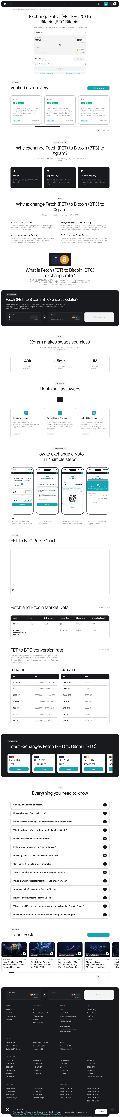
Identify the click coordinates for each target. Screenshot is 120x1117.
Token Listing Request (40, 1013)
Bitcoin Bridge (10, 1088)
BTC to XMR (10, 1077)
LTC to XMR (10, 1061)
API (34, 1010)
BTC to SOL (91, 1070)
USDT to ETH (64, 1073)
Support (53, 4)
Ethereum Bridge (11, 1098)
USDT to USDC (92, 1073)
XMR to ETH (64, 1064)
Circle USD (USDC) (39, 1046)
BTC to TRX (91, 1067)
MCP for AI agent (38, 1022)
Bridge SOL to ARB (93, 1098)
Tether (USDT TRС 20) (40, 1043)
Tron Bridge (10, 1094)
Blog (63, 4)
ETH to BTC (10, 1073)
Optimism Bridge (38, 1098)
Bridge (29, 4)
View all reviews (98, 88)
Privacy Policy (91, 1010)
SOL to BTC (37, 1070)
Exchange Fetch (30, 9)
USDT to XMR (37, 1064)
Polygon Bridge (38, 1094)
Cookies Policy (56, 1114)
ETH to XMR (37, 1060)
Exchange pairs (19, 9)
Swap (19, 4)
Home (12, 9)
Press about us (11, 1016)
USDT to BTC (37, 1073)
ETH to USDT (91, 1064)
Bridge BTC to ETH (66, 1088)
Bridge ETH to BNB (93, 1101)
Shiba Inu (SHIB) (65, 1046)
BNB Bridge (37, 1091)
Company (70, 4)
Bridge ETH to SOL (66, 1098)
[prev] (103, 130)
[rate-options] (85, 64)
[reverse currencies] (60, 45)
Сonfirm (101, 1112)
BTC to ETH (10, 1067)
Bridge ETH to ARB (66, 1094)
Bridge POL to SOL (93, 1094)
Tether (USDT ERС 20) (13, 1049)
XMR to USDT (37, 1067)
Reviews (9, 1019)
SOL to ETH (64, 1070)
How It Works (64, 1013)
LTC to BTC (64, 1067)
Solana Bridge (10, 1091)
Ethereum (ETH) (11, 1046)
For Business (41, 4)
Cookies (89, 1019)
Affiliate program (38, 1016)
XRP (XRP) (63, 1043)
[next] (108, 130)
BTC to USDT (10, 1070)
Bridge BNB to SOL (93, 1091)
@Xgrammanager (65, 1031)
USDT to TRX (64, 1060)
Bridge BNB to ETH (93, 1088)
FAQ (61, 1010)
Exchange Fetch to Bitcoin (43, 9)
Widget (35, 1019)
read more (17, 121)
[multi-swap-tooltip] (43, 58)
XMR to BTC (10, 1064)
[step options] (85, 32)
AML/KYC (90, 1016)
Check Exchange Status (68, 1016)
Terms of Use (91, 1013)
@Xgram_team (65, 1026)
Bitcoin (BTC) (10, 1043)
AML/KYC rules (41, 1114)
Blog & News (10, 1013)
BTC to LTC (90, 1060)
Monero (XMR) (38, 1049)
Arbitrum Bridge (38, 1088)
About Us (9, 1010)
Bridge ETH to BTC (66, 1091)
